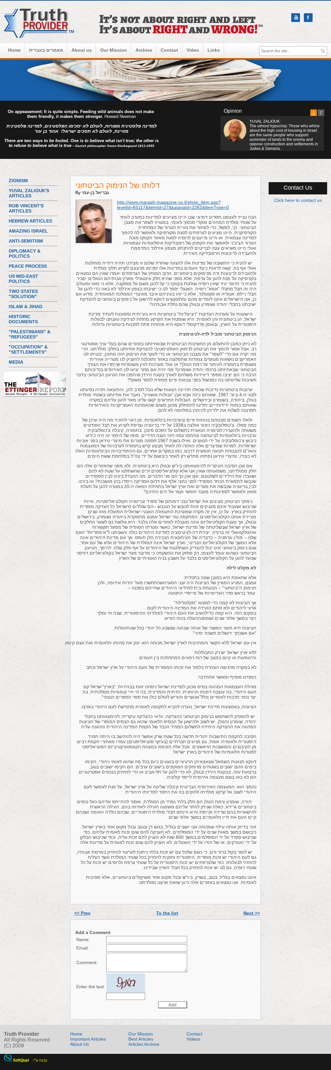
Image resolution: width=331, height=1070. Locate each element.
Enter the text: (90, 986)
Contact (169, 50)
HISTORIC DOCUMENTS (23, 319)
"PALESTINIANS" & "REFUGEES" (29, 334)
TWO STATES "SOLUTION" (23, 294)
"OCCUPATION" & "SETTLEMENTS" (28, 349)
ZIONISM (18, 180)
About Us (79, 1044)
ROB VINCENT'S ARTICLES (26, 208)
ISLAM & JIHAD (25, 306)
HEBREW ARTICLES (30, 220)
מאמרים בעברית (46, 50)
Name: (83, 939)
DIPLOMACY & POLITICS (24, 253)
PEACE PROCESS (28, 266)
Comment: (87, 962)
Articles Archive (143, 1044)
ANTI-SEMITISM (26, 241)
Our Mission (113, 50)
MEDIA (16, 362)
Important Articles (88, 1039)
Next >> (251, 913)
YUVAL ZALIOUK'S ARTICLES (29, 193)
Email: (82, 948)
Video (193, 50)
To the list (167, 913)
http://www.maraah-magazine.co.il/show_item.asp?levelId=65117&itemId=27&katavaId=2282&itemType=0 (173, 205)
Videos (193, 1039)
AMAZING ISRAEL (28, 231)
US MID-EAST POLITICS (23, 279)
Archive (143, 50)
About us (81, 50)
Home (14, 50)
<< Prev (82, 913)
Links (214, 50)
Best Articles (140, 1039)
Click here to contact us (298, 200)
